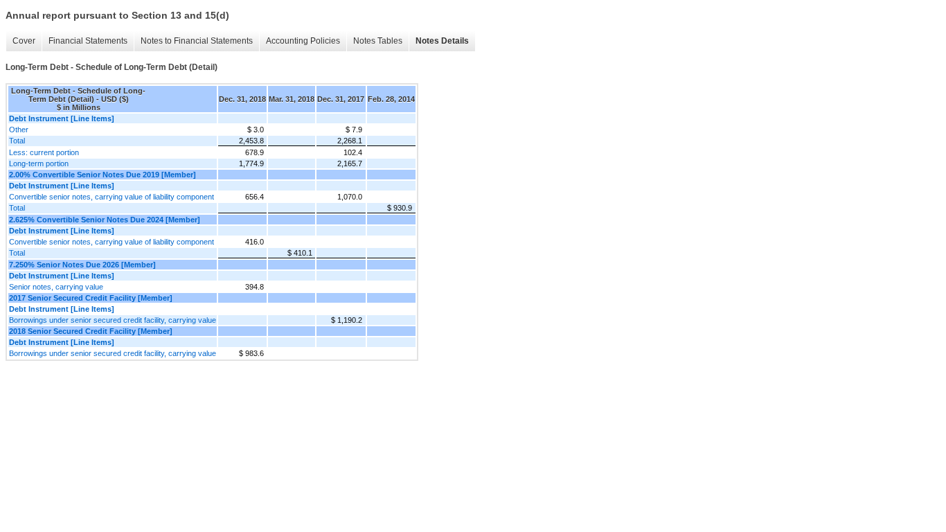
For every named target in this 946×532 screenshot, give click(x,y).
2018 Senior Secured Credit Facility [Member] (90, 331)
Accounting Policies (303, 41)
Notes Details (442, 41)
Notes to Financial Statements (197, 41)
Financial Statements (87, 41)
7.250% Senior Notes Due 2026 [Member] (82, 264)
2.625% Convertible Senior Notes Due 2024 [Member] (104, 219)
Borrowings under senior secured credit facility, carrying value (112, 320)
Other (18, 129)
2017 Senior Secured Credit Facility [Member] (90, 298)
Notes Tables (377, 41)
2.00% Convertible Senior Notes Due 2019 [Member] (102, 174)
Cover (23, 41)
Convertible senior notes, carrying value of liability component (111, 197)
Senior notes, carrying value (56, 287)
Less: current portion (44, 152)
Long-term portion (39, 163)
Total (17, 140)
